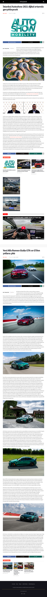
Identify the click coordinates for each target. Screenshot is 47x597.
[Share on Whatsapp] (41, 42)
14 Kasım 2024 (16, 575)
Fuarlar (19, 167)
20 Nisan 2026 (6, 573)
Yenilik (17, 257)
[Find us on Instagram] (24, 594)
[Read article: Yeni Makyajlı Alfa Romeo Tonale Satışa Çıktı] (7, 565)
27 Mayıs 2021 (11, 257)
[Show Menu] (3, 1)
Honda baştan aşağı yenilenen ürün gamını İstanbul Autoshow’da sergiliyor (38, 171)
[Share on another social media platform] (43, 42)
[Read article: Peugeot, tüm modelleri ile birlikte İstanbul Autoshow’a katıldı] (23, 164)
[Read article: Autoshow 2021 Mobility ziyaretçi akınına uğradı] (9, 164)
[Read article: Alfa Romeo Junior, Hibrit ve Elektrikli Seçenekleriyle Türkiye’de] (18, 565)
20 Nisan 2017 (20, 172)
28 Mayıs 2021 (11, 13)
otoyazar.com (25, 591)
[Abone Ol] (12, 48)
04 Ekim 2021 (5, 172)
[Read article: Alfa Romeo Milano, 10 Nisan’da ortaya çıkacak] (29, 565)
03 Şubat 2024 (27, 573)
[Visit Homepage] (23, 2)
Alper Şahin (5, 13)
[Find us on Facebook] (21, 594)
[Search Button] (43, 1)
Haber (14, 13)
